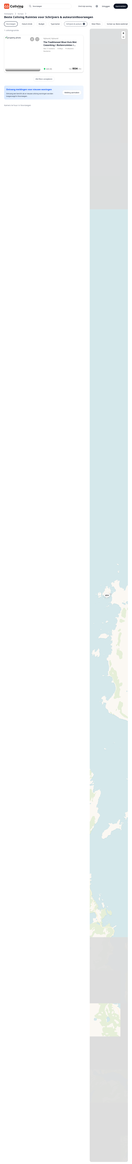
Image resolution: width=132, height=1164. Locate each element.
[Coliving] (13, 6)
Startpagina (8, 14)
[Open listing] (62, 53)
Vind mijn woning (85, 6)
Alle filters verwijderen (43, 79)
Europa (20, 14)
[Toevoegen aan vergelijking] (32, 39)
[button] (109, 595)
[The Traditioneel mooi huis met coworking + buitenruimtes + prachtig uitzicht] (22, 53)
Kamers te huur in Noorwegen (17, 105)
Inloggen (106, 6)
